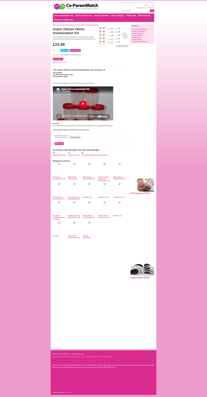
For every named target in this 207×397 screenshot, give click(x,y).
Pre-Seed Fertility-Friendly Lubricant (95, 155)
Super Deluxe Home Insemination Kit (88, 25)
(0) (145, 8)
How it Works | (72, 365)
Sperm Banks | (108, 365)
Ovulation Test (103, 197)
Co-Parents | (116, 365)
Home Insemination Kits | (66, 367)
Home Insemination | (126, 365)
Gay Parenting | (137, 365)
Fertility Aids (131, 15)
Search (129, 2)
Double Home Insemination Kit (59, 198)
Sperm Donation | (98, 365)
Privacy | (65, 365)
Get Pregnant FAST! (140, 193)
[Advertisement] (142, 80)
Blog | (106, 367)
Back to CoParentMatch (147, 2)
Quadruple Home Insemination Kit (74, 216)
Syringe (55, 236)
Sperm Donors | (88, 365)
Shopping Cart (140, 8)
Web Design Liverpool (58, 392)
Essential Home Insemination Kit (74, 198)
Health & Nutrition (101, 15)
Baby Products (144, 15)
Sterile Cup (117, 216)
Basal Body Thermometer (73, 178)
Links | (114, 367)
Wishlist (150, 8)
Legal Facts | (146, 365)
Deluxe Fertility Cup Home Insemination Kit (104, 178)
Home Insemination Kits (63, 15)
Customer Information (77, 354)
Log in (152, 5)
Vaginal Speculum (59, 155)
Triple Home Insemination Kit (74, 236)
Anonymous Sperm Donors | (95, 367)
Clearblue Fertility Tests (63, 20)
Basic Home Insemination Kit (89, 178)
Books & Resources (84, 15)
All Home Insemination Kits (59, 178)
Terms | (60, 365)
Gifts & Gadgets (117, 15)
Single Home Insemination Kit (89, 216)
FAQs (54, 354)
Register (146, 5)
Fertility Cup (87, 197)
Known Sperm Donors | (80, 367)
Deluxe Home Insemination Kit (119, 178)
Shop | (110, 367)
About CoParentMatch (63, 354)
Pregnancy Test (74, 155)
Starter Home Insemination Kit (104, 216)
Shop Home (122, 2)
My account (136, 2)
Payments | (80, 365)
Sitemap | (55, 365)
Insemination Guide (140, 277)
